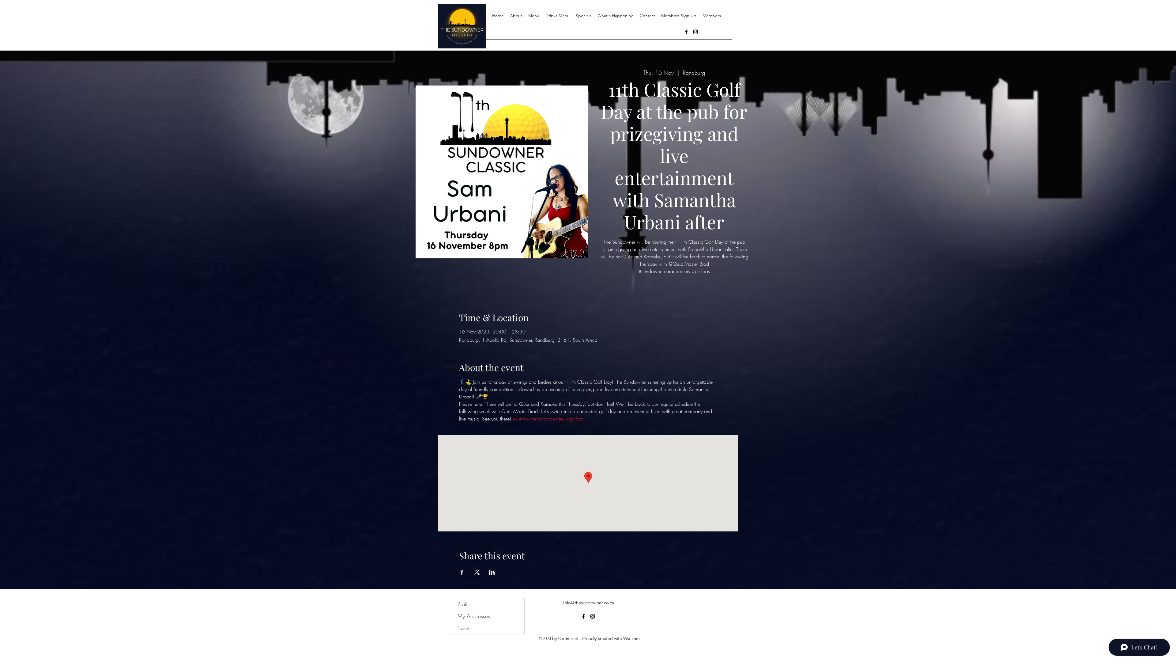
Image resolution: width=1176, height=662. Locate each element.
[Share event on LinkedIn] (492, 572)
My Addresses (474, 616)
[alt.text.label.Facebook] (686, 32)
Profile (464, 604)
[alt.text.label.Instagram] (695, 32)
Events (465, 628)
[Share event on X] (477, 572)
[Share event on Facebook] (462, 572)
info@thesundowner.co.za (588, 603)
